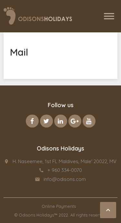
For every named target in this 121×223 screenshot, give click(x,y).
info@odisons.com (65, 179)
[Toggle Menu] (109, 16)
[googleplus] (74, 121)
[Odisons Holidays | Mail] (38, 16)
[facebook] (32, 121)
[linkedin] (60, 121)
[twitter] (46, 121)
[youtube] (89, 121)
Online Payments (59, 206)
